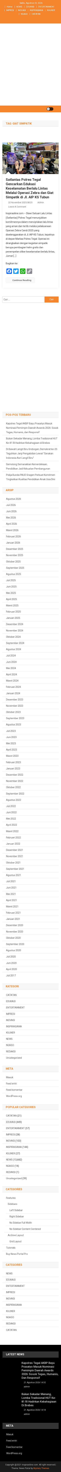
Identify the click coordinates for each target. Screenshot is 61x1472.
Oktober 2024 (13, 636)
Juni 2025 (11, 586)
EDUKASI (30, 7)
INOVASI (22, 10)
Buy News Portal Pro (17, 1254)
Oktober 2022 (13, 787)
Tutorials (10, 1247)
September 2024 (15, 643)
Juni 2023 (11, 737)
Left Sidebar (16, 1210)
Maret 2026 (12, 530)
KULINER (51, 10)
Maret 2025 (12, 605)
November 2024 (14, 630)
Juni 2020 (11, 963)
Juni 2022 (11, 812)
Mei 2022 (11, 818)
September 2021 (15, 869)
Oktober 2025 (13, 561)
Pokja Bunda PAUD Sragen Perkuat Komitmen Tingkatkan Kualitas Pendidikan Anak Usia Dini (30, 477)
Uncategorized (14, 1057)
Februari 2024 (13, 687)
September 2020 (15, 944)
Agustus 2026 (13, 499)
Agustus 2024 (13, 649)
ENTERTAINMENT (46, 7)
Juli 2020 (11, 956)
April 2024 (11, 674)
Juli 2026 (11, 505)
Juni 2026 (11, 511)
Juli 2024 (11, 655)
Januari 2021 (13, 919)
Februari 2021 (13, 912)
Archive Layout (16, 1235)
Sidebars (12, 1204)
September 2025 (15, 568)
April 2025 (11, 599)
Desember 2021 (14, 850)
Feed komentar (14, 1089)
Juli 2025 (11, 580)
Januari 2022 (13, 843)
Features (11, 1198)
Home (9, 7)
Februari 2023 (13, 762)
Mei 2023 (11, 743)
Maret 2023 (12, 756)
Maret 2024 (12, 680)
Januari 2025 (13, 618)
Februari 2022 (13, 837)
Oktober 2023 (13, 712)
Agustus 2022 (13, 800)
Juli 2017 (11, 975)
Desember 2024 (14, 624)
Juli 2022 (11, 806)
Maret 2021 (12, 906)
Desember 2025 (14, 549)
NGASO (24, 14)
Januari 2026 (13, 542)
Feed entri (11, 1083)
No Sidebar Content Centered (25, 1229)
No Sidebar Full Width (20, 1222)
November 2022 (14, 781)
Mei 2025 (11, 593)
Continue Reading (21, 280)
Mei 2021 (11, 894)
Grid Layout (15, 1241)
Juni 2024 (11, 662)
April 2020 (11, 969)
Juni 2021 (11, 887)
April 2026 (11, 523)
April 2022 (11, 825)
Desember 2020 (14, 925)
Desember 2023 (14, 699)
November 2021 (14, 856)
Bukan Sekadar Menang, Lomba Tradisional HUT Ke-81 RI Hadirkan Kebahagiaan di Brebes (31, 440)
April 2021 (11, 900)
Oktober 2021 (13, 862)
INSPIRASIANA (36, 10)
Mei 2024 (11, 668)
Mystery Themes (41, 1468)
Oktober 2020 (13, 938)
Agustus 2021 (13, 875)
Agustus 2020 (13, 950)
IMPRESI (10, 10)
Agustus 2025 (13, 574)
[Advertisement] (30, 73)
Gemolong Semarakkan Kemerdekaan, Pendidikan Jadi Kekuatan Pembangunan (28, 466)
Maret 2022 (12, 831)
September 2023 (15, 718)
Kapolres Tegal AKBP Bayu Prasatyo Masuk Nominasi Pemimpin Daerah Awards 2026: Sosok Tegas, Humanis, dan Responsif (32, 428)
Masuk (9, 1077)
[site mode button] (50, 109)
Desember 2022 (14, 774)
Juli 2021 (11, 881)
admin (40, 202)
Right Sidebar (16, 1216)
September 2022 (15, 793)
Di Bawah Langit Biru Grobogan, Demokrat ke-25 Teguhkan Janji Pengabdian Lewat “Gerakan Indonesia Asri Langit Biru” (31, 453)
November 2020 (14, 931)
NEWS (19, 7)
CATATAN (36, 14)
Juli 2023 (11, 731)
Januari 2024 (13, 693)
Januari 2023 (13, 768)
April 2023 (11, 749)
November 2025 (14, 555)
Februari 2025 (13, 611)
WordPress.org (14, 1096)
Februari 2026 (13, 536)
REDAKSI (11, 1051)
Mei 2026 (11, 517)
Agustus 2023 (13, 724)
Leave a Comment (17, 206)
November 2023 (14, 705)
